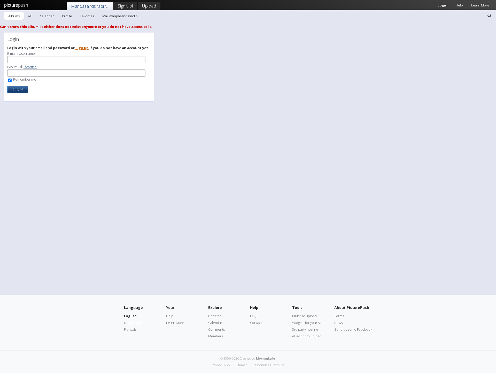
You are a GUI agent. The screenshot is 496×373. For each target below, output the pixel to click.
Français (130, 329)
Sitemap (241, 365)
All (30, 16)
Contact (256, 322)
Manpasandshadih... (90, 6)
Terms (339, 316)
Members (215, 336)
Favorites (87, 16)
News (338, 322)
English (130, 316)
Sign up (82, 47)
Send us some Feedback (353, 329)
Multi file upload (304, 316)
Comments (216, 329)
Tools (297, 307)
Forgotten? (30, 67)
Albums (14, 16)
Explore (215, 307)
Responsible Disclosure (268, 365)
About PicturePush (351, 307)
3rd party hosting (305, 329)
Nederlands (133, 322)
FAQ (253, 316)
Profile (67, 16)
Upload (149, 6)
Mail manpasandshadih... (121, 16)
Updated (215, 316)
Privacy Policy (221, 365)
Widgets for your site (307, 322)
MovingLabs (266, 358)
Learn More (480, 5)
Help (459, 5)
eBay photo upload (306, 336)
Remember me (24, 79)
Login (442, 5)
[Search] (489, 15)
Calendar (47, 16)
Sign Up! (125, 6)
